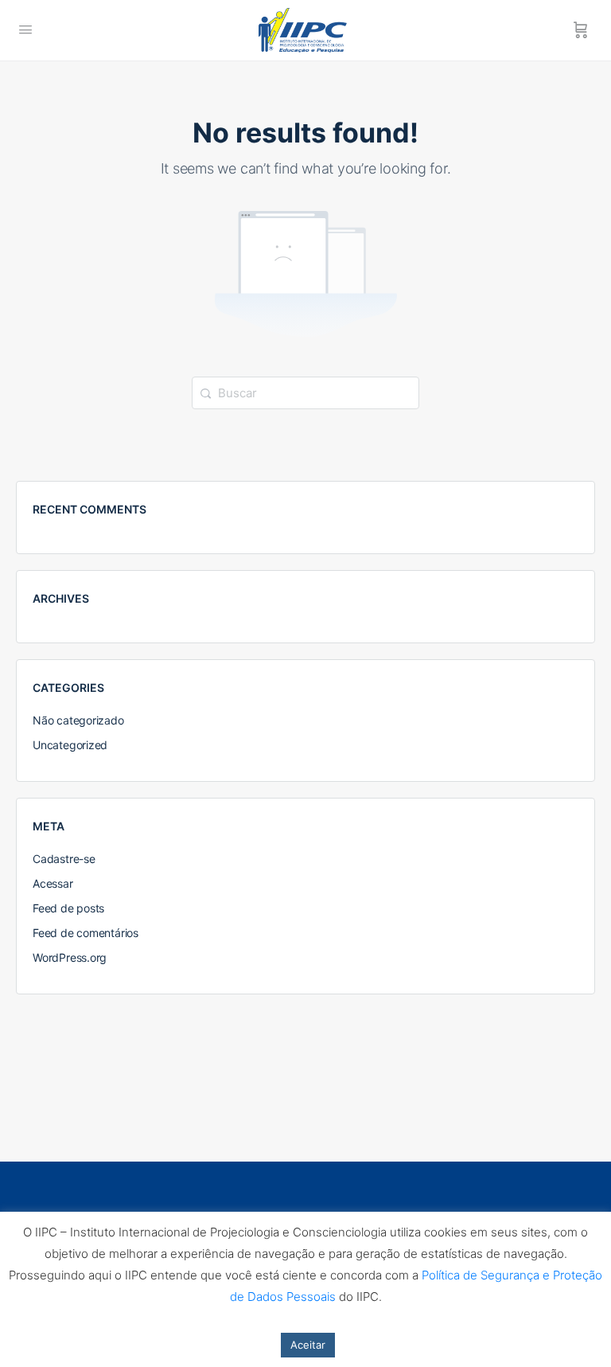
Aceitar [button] (307, 1344)
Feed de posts (68, 908)
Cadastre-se (64, 858)
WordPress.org (70, 957)
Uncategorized (70, 745)
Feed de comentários (85, 932)
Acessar (53, 883)
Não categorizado (78, 720)
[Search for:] (305, 392)
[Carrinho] (580, 30)
